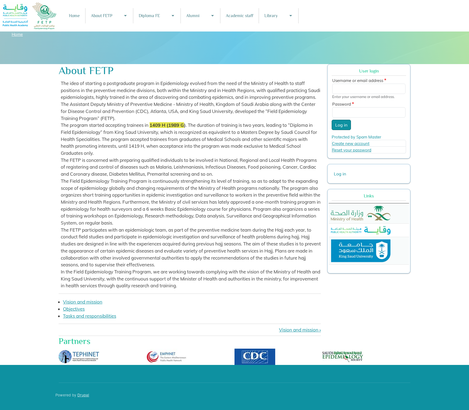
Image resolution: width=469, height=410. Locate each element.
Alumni (192, 15)
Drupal (83, 395)
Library (271, 15)
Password (341, 104)
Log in (341, 125)
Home (74, 15)
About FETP (101, 15)
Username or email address (357, 80)
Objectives (74, 309)
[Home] (29, 6)
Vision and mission (82, 302)
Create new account (350, 143)
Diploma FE (149, 15)
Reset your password (351, 150)
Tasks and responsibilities (89, 316)
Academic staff (239, 15)
